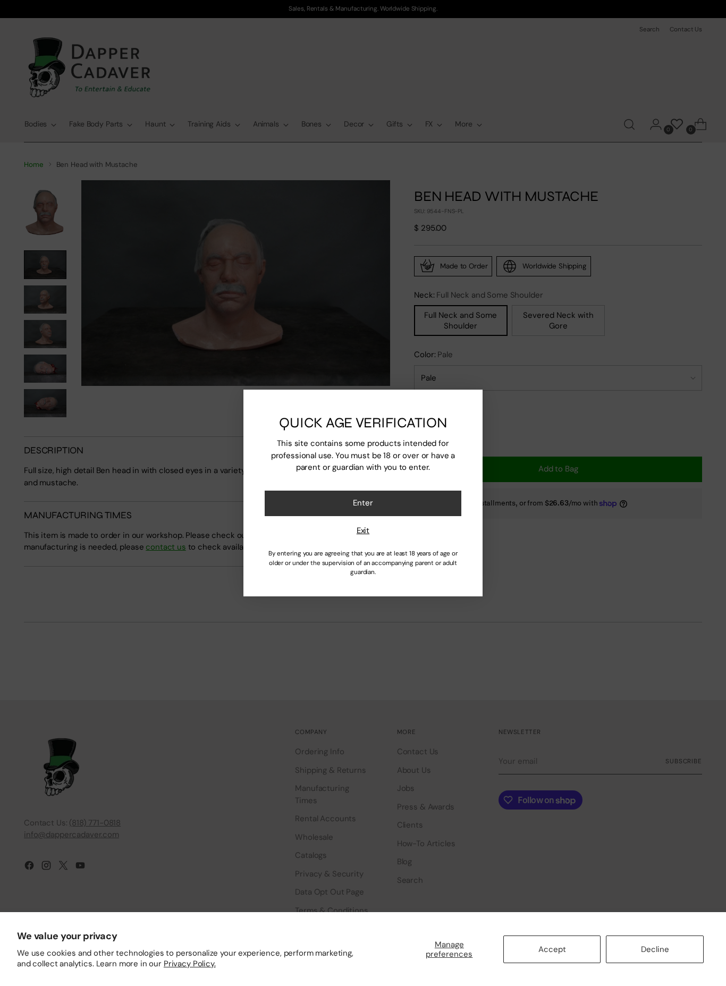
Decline (655, 949)
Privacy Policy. (190, 963)
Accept (552, 949)
